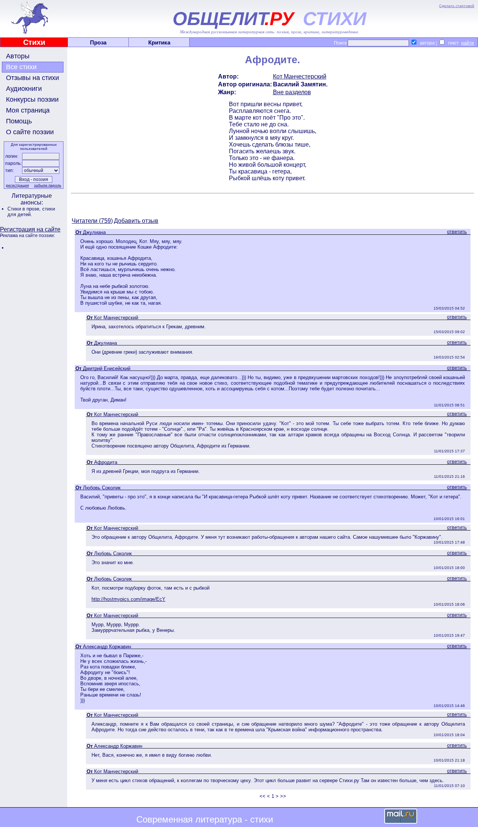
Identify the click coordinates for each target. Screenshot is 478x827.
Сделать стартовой (456, 6)
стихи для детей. (31, 211)
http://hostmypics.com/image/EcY (128, 599)
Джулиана (94, 232)
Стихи (34, 42)
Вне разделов (292, 92)
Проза (98, 42)
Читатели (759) (92, 221)
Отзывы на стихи (32, 78)
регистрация (17, 185)
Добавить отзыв (136, 221)
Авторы (18, 56)
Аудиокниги (24, 88)
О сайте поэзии (30, 132)
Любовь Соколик (102, 488)
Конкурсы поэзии (32, 99)
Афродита (105, 462)
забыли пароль (47, 185)
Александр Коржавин (107, 646)
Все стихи (21, 67)
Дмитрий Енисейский (106, 368)
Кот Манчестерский (299, 76)
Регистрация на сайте (30, 229)
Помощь (19, 121)
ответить (457, 231)
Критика (159, 42)
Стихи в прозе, (24, 209)
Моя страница (28, 110)
